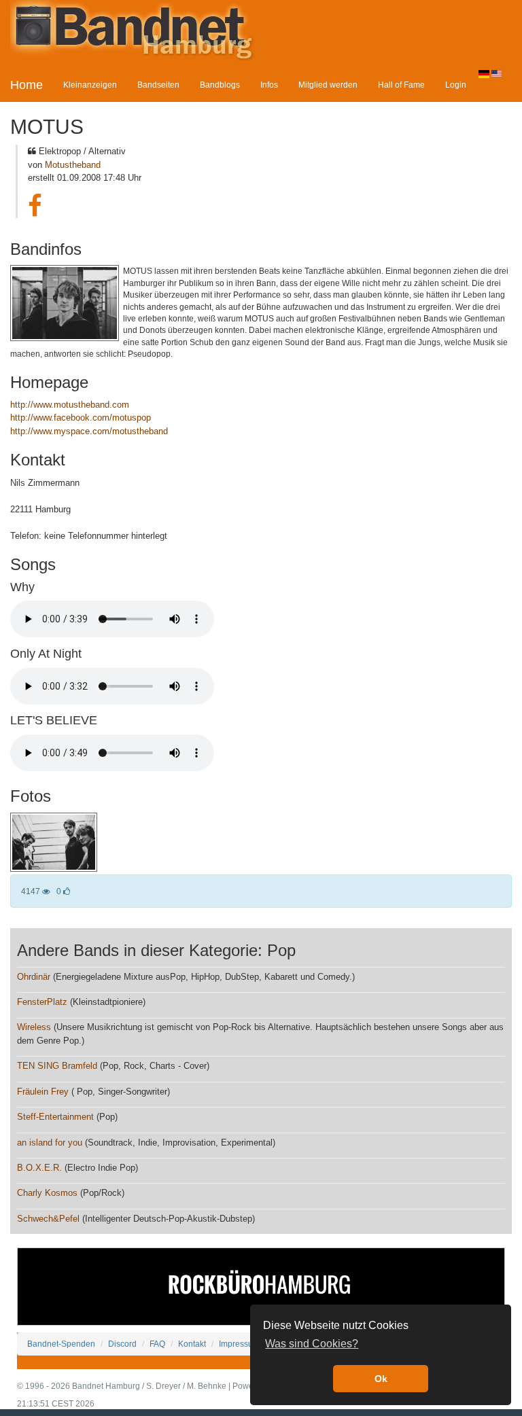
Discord (122, 1343)
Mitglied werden (328, 84)
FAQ (157, 1343)
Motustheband (73, 165)
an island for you (49, 1142)
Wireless (34, 1027)
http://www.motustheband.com (69, 405)
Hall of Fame (401, 84)
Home (26, 85)
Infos (269, 84)
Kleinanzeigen (90, 84)
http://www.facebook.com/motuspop (80, 417)
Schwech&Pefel (48, 1219)
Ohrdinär (33, 977)
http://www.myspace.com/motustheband (89, 431)
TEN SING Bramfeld (57, 1066)
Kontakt (192, 1343)
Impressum (239, 1343)
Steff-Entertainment (55, 1117)
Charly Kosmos (47, 1193)
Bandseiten (158, 84)
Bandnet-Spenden (61, 1343)
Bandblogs (220, 84)
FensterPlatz (42, 1002)
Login (455, 84)
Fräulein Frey (43, 1091)
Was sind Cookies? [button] (311, 1343)
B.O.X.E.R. (39, 1168)
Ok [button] (381, 1378)
